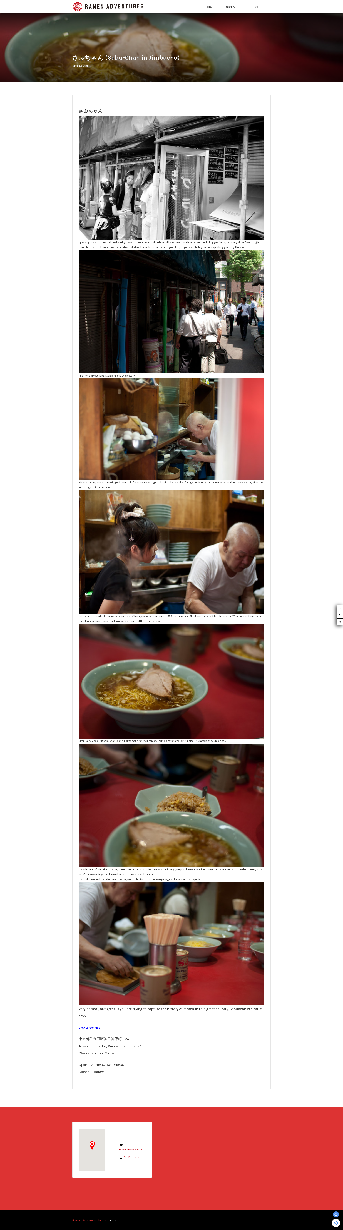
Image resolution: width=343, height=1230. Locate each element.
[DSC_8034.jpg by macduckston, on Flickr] (171, 311)
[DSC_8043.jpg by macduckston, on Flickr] (171, 680)
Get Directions (132, 1157)
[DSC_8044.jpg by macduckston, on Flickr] (171, 551)
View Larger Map (89, 1027)
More (258, 7)
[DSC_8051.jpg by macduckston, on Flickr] (171, 177)
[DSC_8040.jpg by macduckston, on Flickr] (171, 943)
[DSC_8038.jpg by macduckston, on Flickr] (171, 429)
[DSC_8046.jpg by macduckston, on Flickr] (171, 805)
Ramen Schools (232, 7)
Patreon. (113, 1220)
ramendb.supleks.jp (130, 1149)
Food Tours (206, 7)
